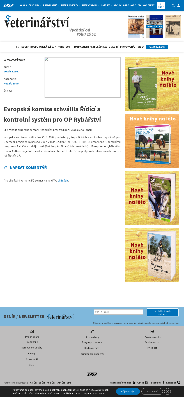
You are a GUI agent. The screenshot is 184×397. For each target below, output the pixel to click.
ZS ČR (41, 382)
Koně (61, 46)
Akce (31, 365)
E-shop (32, 353)
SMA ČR (60, 382)
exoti (69, 46)
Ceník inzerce (152, 342)
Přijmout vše (128, 391)
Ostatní (113, 46)
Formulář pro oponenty (92, 353)
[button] (163, 312)
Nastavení (152, 391)
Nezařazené (11, 83)
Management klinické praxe (90, 46)
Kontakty (148, 5)
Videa (141, 46)
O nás (23, 5)
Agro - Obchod (132, 5)
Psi (18, 46)
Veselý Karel (11, 71)
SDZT (70, 382)
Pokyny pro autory (92, 342)
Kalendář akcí (157, 47)
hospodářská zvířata (43, 46)
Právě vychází (128, 46)
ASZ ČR (51, 382)
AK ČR (33, 382)
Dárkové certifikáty (32, 347)
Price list (152, 347)
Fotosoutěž (32, 359)
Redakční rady (92, 348)
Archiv (117, 5)
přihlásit (63, 180)
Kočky (25, 46)
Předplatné (32, 341)
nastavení (100, 393)
